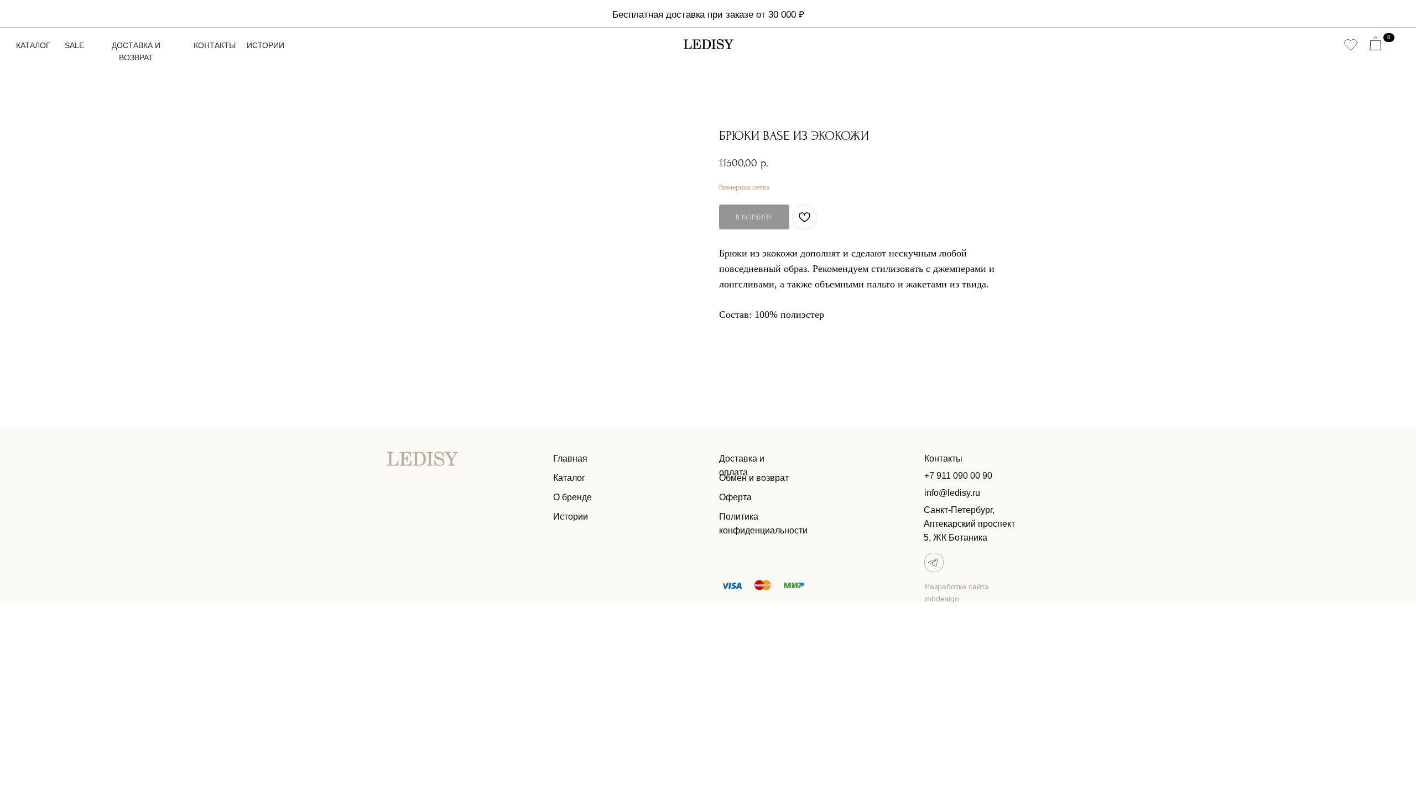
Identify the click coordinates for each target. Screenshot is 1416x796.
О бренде (572, 497)
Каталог (33, 45)
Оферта (735, 497)
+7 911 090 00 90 (958, 475)
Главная (570, 458)
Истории (265, 45)
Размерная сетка (744, 187)
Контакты (215, 45)
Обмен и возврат (754, 478)
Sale (74, 45)
